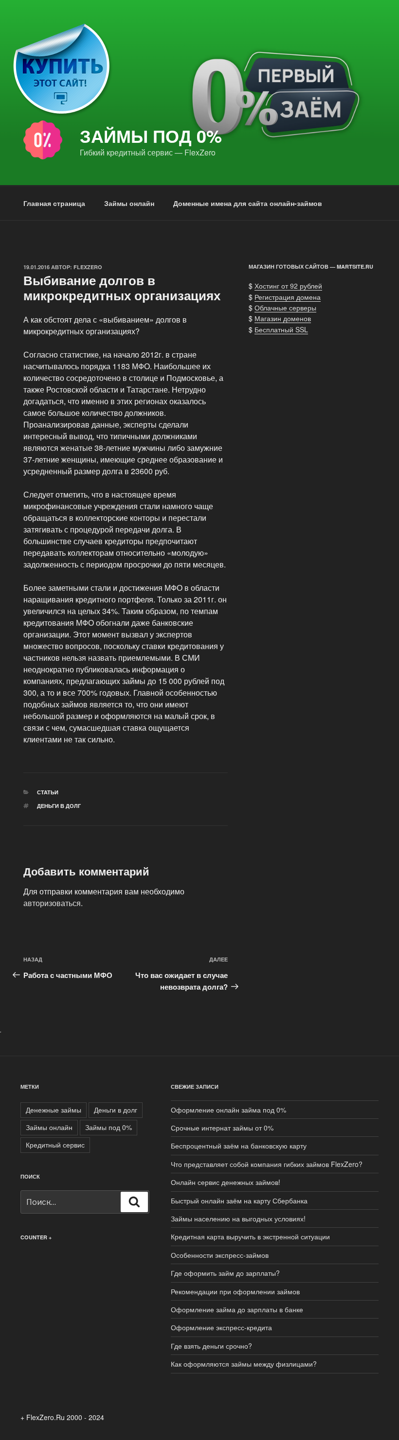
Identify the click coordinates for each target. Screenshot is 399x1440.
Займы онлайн (129, 203)
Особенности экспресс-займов (220, 1255)
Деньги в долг (59, 805)
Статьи (47, 792)
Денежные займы (53, 1109)
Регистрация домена (287, 297)
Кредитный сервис (55, 1144)
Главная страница (54, 203)
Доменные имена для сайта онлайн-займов (247, 203)
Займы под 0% (151, 135)
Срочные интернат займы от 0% (222, 1127)
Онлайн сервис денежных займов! (225, 1182)
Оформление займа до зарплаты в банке (237, 1309)
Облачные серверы (285, 307)
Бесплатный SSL (281, 329)
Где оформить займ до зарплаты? (225, 1273)
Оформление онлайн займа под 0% (228, 1109)
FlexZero (87, 267)
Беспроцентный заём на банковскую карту (239, 1145)
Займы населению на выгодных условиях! (238, 1218)
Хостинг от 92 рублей (288, 286)
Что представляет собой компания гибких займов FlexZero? (267, 1164)
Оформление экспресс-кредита (221, 1327)
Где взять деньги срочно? (211, 1346)
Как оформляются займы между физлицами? (244, 1364)
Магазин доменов (282, 318)
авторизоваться (52, 903)
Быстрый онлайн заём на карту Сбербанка (239, 1200)
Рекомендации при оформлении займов (235, 1291)
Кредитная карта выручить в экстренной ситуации (250, 1236)
